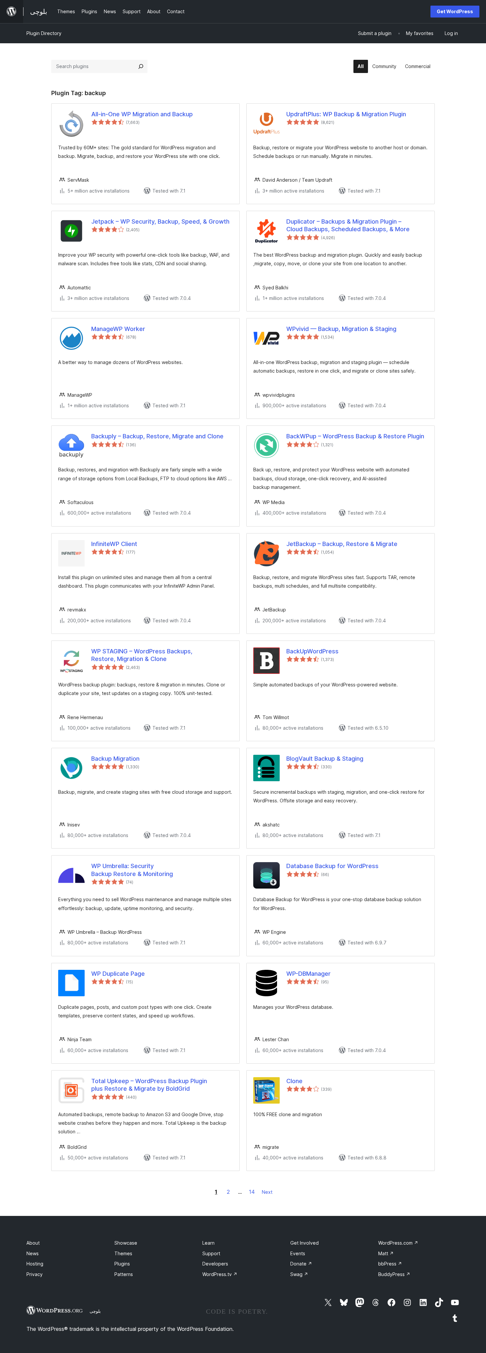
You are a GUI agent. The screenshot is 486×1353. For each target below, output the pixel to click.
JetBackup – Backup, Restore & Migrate (341, 543)
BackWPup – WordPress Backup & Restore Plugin (355, 436)
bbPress (390, 1263)
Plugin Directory (43, 33)
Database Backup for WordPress (332, 865)
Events (297, 1253)
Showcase (125, 1243)
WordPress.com (398, 1243)
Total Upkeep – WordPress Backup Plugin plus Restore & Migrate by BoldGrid (149, 1085)
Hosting (34, 1263)
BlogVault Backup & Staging (324, 758)
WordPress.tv (219, 1274)
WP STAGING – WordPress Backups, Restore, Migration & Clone (141, 655)
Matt (386, 1253)
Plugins (122, 1263)
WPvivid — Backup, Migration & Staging (341, 328)
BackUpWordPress (312, 651)
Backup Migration (115, 758)
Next (267, 1192)
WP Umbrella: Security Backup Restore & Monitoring (132, 869)
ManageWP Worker (118, 328)
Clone (294, 1081)
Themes (123, 1253)
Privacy (34, 1274)
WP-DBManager (308, 973)
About (33, 1243)
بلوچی (95, 1311)
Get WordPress (455, 11)
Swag (299, 1274)
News (32, 1253)
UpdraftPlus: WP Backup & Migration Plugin (346, 114)
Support (211, 1253)
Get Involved (304, 1243)
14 (252, 1191)
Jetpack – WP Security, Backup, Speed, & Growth (160, 221)
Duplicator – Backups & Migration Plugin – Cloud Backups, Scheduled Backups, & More (348, 225)
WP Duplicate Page (118, 973)
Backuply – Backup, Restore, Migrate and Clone (157, 436)
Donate (301, 1263)
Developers (215, 1263)
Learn (208, 1243)
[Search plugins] (140, 66)
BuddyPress (394, 1274)
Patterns (123, 1274)
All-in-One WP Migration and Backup (142, 114)
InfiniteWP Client (114, 543)
